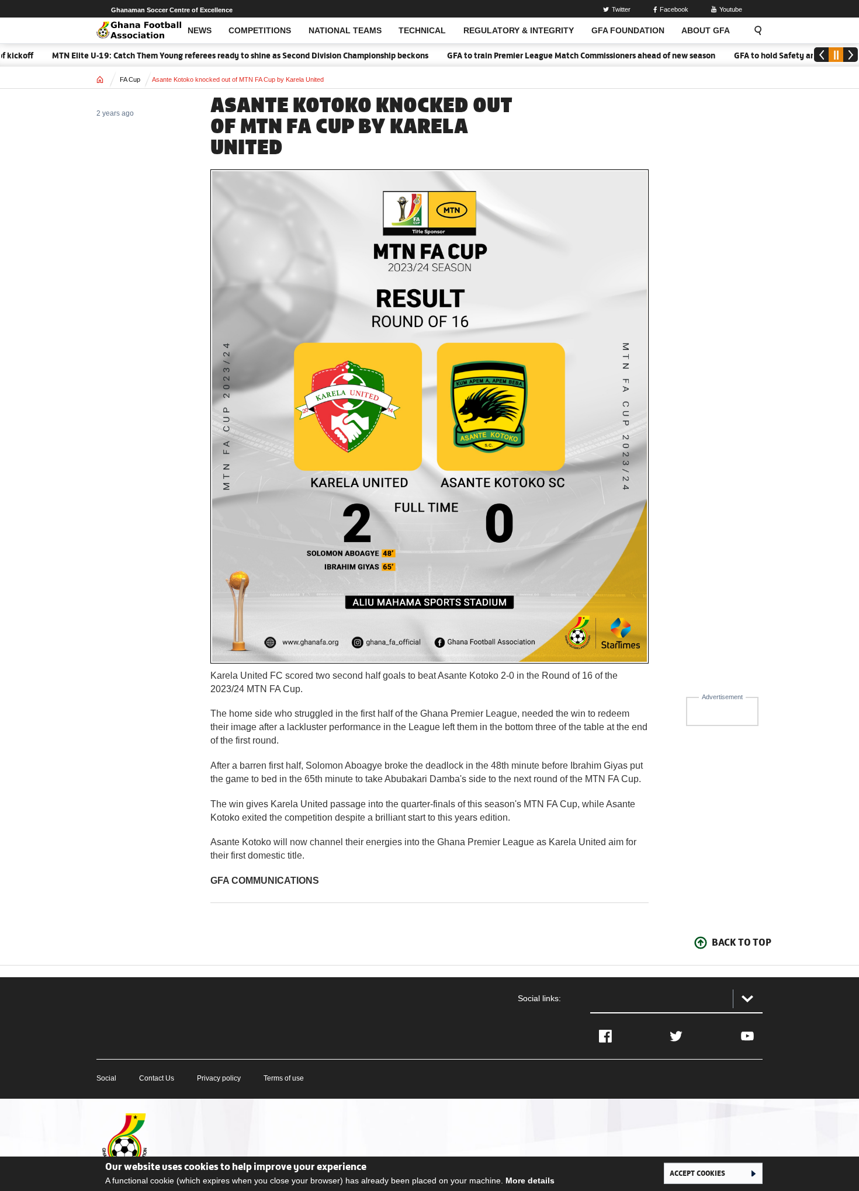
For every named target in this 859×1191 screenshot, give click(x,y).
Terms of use (284, 1078)
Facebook (674, 9)
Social (106, 1078)
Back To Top (741, 942)
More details (530, 1180)
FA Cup (130, 79)
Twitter (621, 9)
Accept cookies (697, 1173)
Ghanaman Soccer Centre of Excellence (172, 9)
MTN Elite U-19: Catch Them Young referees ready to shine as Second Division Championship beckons (217, 55)
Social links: (539, 998)
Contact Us (156, 1078)
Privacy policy (219, 1078)
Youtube (730, 9)
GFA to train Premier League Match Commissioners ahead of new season (558, 55)
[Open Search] (754, 30)
